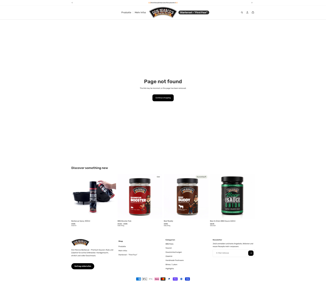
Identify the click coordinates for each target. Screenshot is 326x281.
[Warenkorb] (253, 12)
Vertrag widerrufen (82, 266)
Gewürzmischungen (174, 252)
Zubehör (169, 256)
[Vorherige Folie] (75, 196)
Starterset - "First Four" (127, 255)
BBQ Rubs (169, 244)
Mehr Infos (122, 250)
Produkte (122, 246)
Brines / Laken (171, 264)
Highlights (170, 269)
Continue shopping (163, 98)
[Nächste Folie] (112, 196)
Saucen (169, 248)
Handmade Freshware (175, 260)
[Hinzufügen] (112, 214)
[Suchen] (242, 12)
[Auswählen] (158, 214)
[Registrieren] (251, 253)
